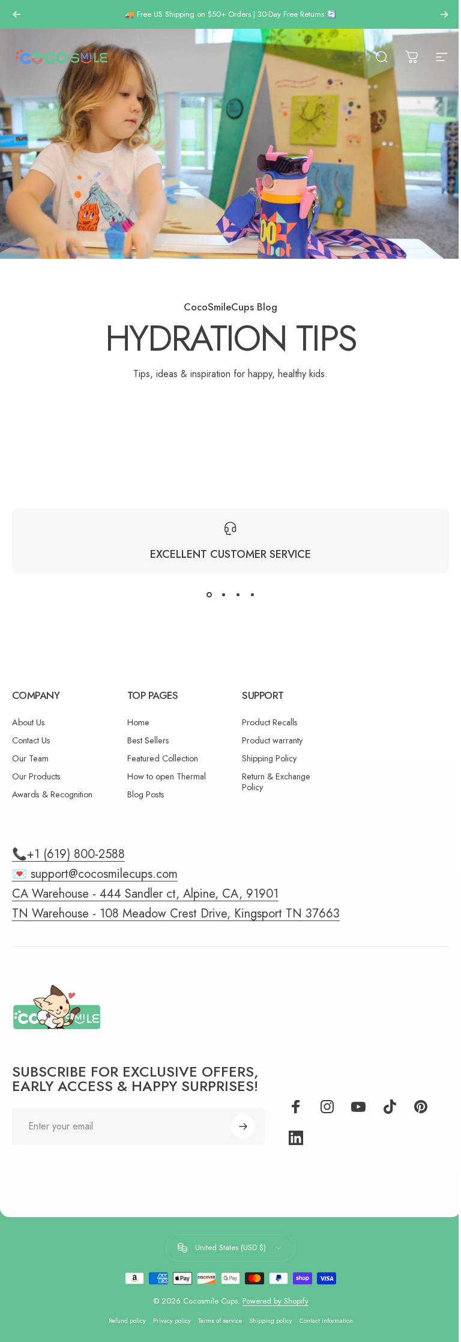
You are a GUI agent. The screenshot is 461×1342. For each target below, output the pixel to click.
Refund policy (127, 1320)
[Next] (444, 14)
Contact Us (31, 740)
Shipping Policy (269, 758)
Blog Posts (145, 794)
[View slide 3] (237, 595)
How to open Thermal (166, 776)
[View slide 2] (223, 595)
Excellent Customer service (230, 554)
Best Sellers (148, 740)
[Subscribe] (243, 1126)
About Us (28, 722)
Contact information (326, 1320)
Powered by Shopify (276, 1301)
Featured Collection (162, 758)
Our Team (30, 758)
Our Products (36, 776)
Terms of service (220, 1320)
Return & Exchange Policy (276, 782)
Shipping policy (270, 1320)
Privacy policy (172, 1320)
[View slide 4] (252, 595)
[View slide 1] (209, 595)
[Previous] (17, 14)
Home (138, 722)
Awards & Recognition (52, 794)
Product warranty (272, 740)
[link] (176, 913)
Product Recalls (270, 722)
